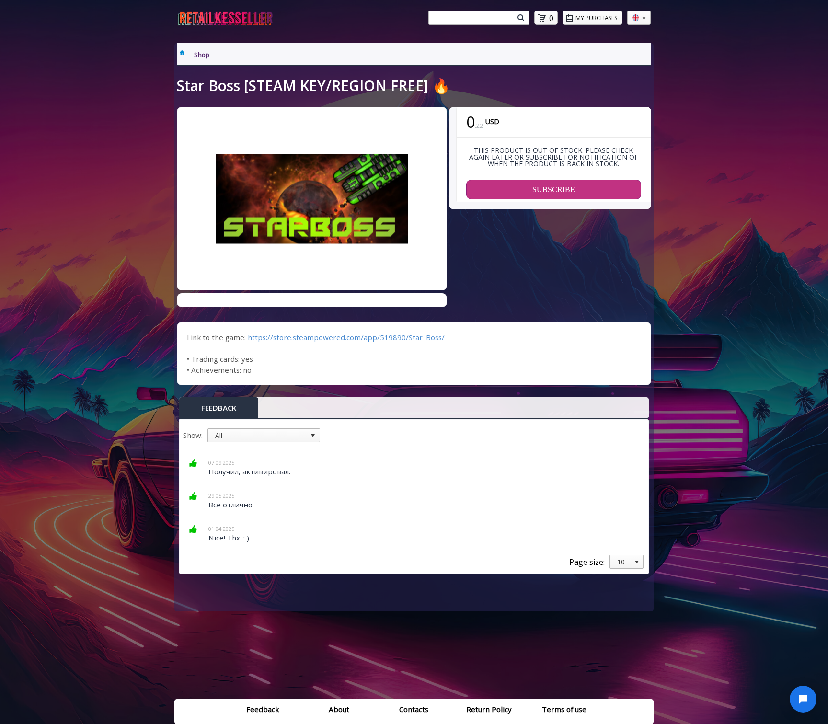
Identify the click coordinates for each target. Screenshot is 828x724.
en (639, 18)
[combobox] (470, 18)
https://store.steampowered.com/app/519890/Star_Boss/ (346, 337)
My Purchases (596, 18)
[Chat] (803, 699)
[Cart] (542, 18)
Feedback (218, 408)
